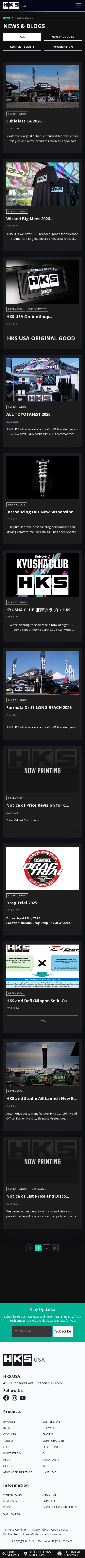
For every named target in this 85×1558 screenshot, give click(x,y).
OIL (44, 1453)
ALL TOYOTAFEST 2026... (29, 414)
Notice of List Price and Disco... (37, 1196)
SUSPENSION (51, 1421)
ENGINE (47, 1434)
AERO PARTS (50, 1460)
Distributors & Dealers (40, 1553)
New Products (63, 37)
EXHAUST (9, 1421)
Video (7, 1507)
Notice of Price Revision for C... (37, 805)
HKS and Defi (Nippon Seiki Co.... (38, 1000)
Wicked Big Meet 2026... (29, 218)
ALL (22, 37)
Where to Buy (13, 1494)
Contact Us (12, 1513)
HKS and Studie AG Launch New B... (41, 1098)
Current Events (22, 47)
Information (63, 47)
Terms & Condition (15, 1529)
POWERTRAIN (12, 1453)
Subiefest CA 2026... (25, 121)
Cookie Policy (59, 1529)
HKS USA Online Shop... (29, 316)
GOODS (8, 1466)
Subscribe (63, 1331)
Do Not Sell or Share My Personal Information (32, 1534)
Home (6, 17)
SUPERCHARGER (53, 1440)
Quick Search (13, 1553)
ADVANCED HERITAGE (17, 1472)
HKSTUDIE (49, 1472)
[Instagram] (15, 1398)
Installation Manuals (59, 1507)
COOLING (9, 1434)
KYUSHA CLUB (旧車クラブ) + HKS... (39, 609)
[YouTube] (24, 1398)
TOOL (46, 1466)
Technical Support (72, 1553)
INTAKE (8, 1428)
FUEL (6, 1447)
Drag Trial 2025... (23, 903)
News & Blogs (13, 1501)
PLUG (6, 1460)
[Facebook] (7, 1398)
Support (48, 1501)
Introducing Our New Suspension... (41, 512)
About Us (49, 1494)
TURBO (8, 1440)
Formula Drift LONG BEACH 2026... (40, 707)
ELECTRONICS (51, 1447)
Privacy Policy (39, 1529)
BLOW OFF (49, 1428)
